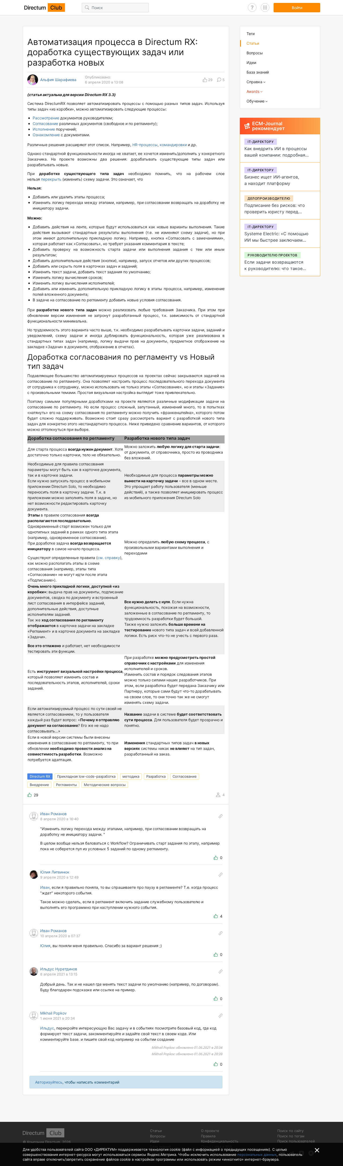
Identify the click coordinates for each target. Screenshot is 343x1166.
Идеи (251, 62)
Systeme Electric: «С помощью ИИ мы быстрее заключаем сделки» (276, 240)
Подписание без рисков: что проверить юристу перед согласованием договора (274, 212)
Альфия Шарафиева (58, 80)
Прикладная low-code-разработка (86, 776)
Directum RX (40, 776)
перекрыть (51, 179)
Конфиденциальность (219, 1141)
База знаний (258, 72)
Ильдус (47, 1028)
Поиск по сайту (290, 1131)
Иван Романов (53, 813)
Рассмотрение (46, 118)
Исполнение (44, 129)
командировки (173, 144)
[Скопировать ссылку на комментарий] (220, 816)
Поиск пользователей (296, 1141)
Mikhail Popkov (53, 1013)
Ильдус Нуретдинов (58, 969)
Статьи (253, 43)
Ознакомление (47, 134)
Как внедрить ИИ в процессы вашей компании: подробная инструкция (275, 155)
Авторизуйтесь (48, 1082)
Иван (45, 887)
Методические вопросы (105, 785)
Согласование (46, 123)
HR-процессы (145, 144)
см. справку (109, 557)
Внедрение (39, 785)
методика (130, 776)
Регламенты (66, 785)
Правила (208, 1136)
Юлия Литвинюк (54, 872)
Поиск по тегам (290, 1136)
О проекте (210, 1131)
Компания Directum (43, 1142)
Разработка (156, 776)
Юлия (45, 945)
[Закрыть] (317, 1150)
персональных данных (257, 1154)
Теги (251, 33)
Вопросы (255, 53)
